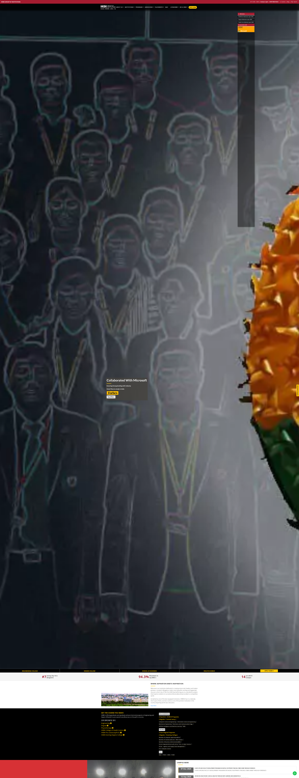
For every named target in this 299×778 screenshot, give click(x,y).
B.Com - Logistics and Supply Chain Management (171, 746)
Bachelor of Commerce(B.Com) (167, 739)
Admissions (148, 7)
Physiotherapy (106, 728)
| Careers (283, 1)
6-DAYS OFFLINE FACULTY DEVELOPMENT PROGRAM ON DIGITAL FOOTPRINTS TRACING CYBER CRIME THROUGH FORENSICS (225, 768)
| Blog (288, 1)
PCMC (164, 755)
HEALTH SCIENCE (114, 393)
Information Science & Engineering (186, 721)
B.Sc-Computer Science (165, 748)
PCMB (172, 755)
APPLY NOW (192, 7)
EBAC (160, 755)
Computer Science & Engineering (167, 721)
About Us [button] (119, 7)
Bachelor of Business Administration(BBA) (170, 742)
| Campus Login (264, 1)
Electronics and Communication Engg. (183, 724)
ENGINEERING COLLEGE (30, 671)
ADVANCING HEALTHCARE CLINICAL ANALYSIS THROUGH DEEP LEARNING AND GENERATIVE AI (218, 776)
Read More (153, 705)
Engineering (105, 723)
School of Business (149, 671)
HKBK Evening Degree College (112, 735)
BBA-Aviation (179, 739)
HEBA (168, 755)
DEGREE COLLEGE (89, 671)
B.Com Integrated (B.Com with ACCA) (168, 744)
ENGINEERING (112, 390)
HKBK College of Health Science (112, 730)
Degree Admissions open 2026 (245, 19)
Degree (104, 726)
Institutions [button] (129, 7)
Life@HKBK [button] (173, 7)
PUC (124, 393)
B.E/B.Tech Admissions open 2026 (245, 16)
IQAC (166, 7)
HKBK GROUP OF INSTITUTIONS (10, 2)
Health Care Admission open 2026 (246, 22)
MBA (131, 390)
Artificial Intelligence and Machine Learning (170, 726)
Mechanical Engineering (165, 724)
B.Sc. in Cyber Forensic (185, 744)
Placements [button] (159, 7)
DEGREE (123, 390)
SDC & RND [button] (183, 7)
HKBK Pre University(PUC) (110, 733)
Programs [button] (139, 7)
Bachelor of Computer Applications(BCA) (169, 737)
